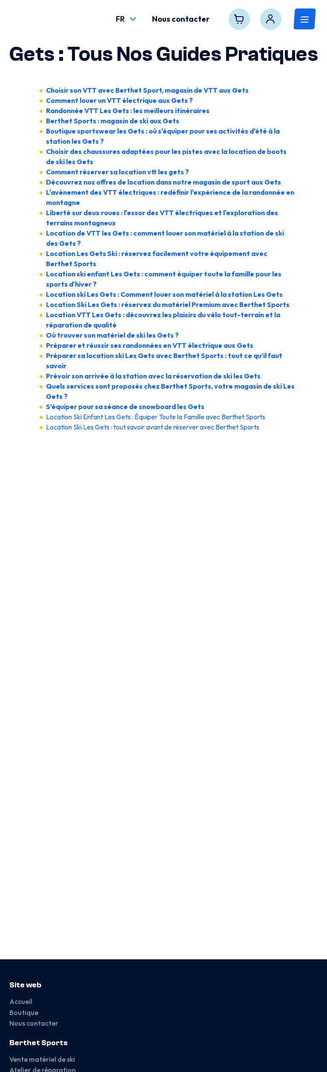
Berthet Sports (38, 1042)
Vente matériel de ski (42, 1059)
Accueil (20, 1001)
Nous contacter (33, 1023)
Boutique (23, 1012)
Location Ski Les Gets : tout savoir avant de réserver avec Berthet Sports (152, 427)
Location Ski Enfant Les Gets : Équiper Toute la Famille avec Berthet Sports (155, 416)
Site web (25, 985)
